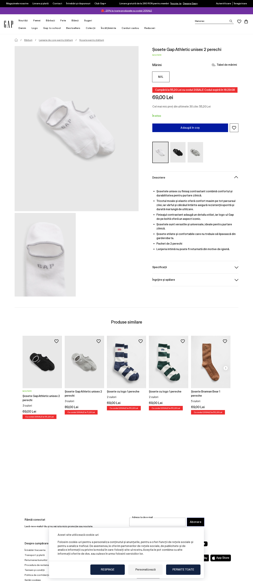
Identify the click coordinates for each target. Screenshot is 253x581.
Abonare (195, 522)
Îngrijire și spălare (163, 279)
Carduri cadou (130, 28)
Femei (37, 20)
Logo (35, 28)
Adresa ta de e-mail (142, 517)
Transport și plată (35, 555)
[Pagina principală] (16, 40)
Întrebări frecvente (35, 550)
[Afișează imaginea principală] (77, 128)
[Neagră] (178, 152)
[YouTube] (204, 543)
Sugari (88, 20)
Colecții (91, 28)
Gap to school (52, 28)
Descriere (158, 177)
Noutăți (23, 20)
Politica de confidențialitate (40, 575)
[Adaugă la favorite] (56, 341)
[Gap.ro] (8, 24)
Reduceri (149, 28)
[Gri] (195, 152)
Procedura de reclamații (38, 565)
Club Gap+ (100, 3)
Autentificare (223, 3)
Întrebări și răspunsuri (78, 3)
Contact (57, 3)
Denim (22, 28)
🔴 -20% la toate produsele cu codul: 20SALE (126, 10)
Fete (63, 20)
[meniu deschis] (30, 20)
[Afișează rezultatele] (231, 21)
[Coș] (246, 21)
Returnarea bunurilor (36, 560)
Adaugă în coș (190, 127)
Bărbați (50, 20)
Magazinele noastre (17, 3)
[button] (234, 127)
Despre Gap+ (190, 3)
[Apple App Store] (220, 558)
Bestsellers (73, 28)
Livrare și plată (41, 3)
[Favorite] (239, 21)
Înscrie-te (176, 3)
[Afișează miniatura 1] (45, 255)
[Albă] (160, 152)
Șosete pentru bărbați (91, 40)
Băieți (75, 20)
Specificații (159, 267)
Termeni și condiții (35, 570)
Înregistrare (240, 3)
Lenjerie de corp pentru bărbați (56, 40)
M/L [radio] (160, 76)
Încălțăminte (108, 28)
